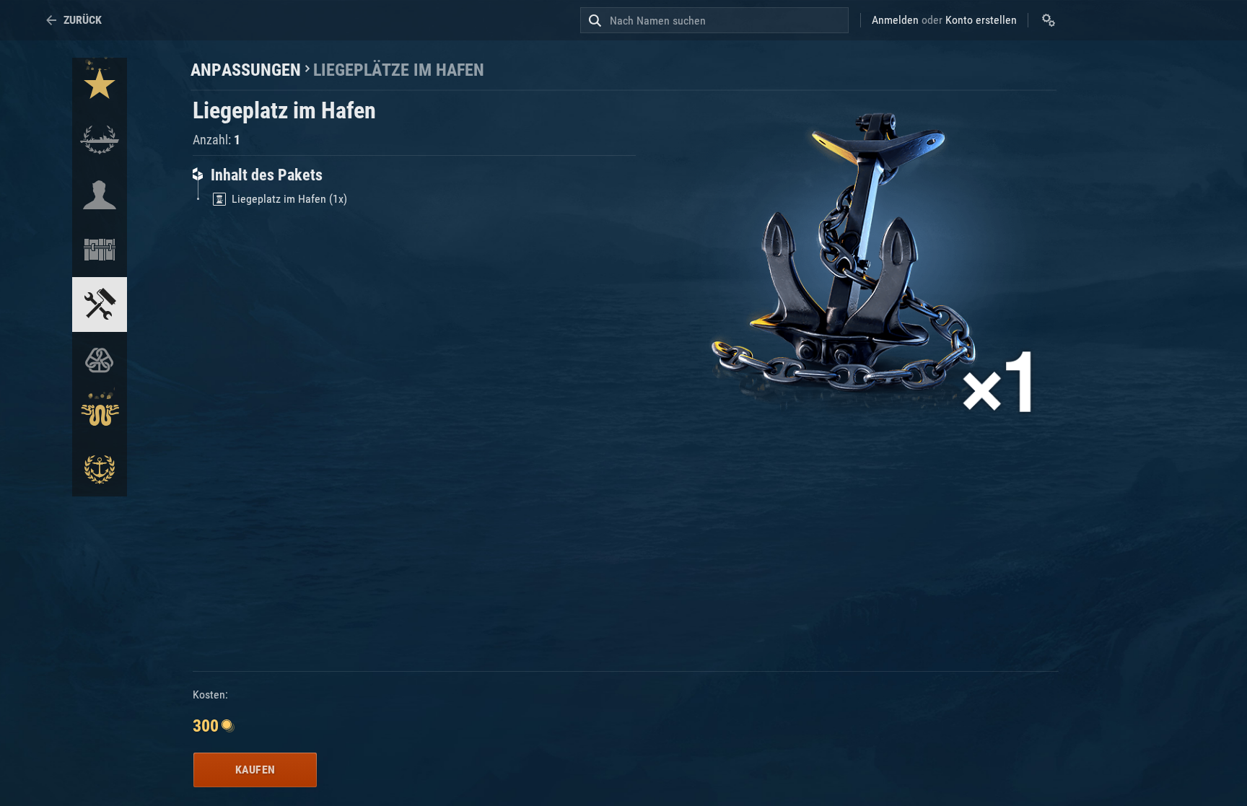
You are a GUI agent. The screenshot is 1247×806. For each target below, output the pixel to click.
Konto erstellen (981, 20)
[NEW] (99, 85)
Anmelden (895, 20)
